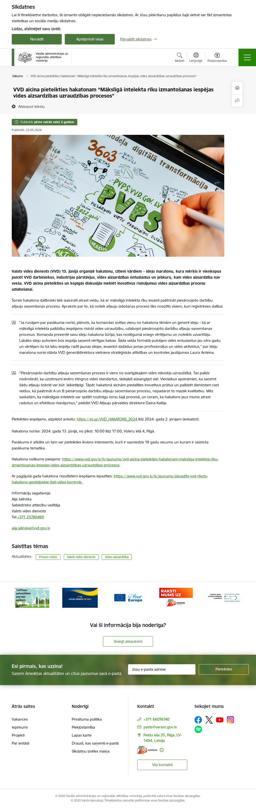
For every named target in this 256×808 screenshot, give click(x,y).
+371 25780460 (30, 517)
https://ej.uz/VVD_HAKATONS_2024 (107, 419)
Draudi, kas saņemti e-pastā (95, 743)
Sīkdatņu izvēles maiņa (91, 751)
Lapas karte (82, 735)
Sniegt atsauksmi (128, 641)
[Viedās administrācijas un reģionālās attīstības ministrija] (43, 57)
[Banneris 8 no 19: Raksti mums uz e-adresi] (175, 597)
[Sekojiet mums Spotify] (198, 729)
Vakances (20, 719)
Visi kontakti (162, 764)
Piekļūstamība (83, 727)
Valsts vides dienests (81, 557)
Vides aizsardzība (116, 557)
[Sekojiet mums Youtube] (220, 720)
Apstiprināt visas (90, 39)
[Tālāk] (236, 598)
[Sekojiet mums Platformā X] (209, 720)
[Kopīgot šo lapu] (237, 100)
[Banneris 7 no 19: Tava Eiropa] (128, 597)
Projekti (18, 735)
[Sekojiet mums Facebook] (198, 720)
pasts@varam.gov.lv (160, 727)
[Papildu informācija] (162, 750)
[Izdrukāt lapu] (237, 88)
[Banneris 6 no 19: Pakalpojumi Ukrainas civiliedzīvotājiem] (80, 597)
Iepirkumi (20, 727)
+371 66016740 (157, 719)
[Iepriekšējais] (20, 598)
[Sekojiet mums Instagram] (230, 719)
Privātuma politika (87, 719)
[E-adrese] (147, 750)
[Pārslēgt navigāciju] (247, 57)
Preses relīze (48, 557)
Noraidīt (37, 39)
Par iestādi (20, 743)
